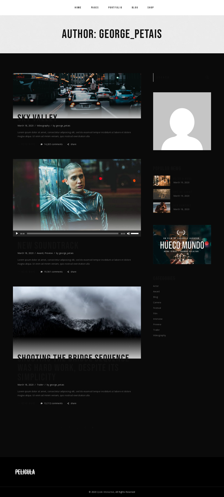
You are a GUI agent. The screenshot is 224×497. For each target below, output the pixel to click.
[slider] (135, 233)
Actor (156, 286)
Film (155, 313)
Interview (158, 318)
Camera (157, 302)
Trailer (40, 384)
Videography (43, 125)
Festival (157, 307)
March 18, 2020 (26, 125)
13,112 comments (53, 403)
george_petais (63, 125)
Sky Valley (38, 118)
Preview (49, 253)
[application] (77, 233)
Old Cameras (182, 205)
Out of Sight (182, 192)
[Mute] (128, 233)
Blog (155, 296)
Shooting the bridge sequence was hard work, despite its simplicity (73, 368)
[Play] (16, 233)
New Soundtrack (48, 246)
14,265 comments (53, 144)
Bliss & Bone (182, 178)
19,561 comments (53, 271)
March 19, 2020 (181, 182)
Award (40, 253)
